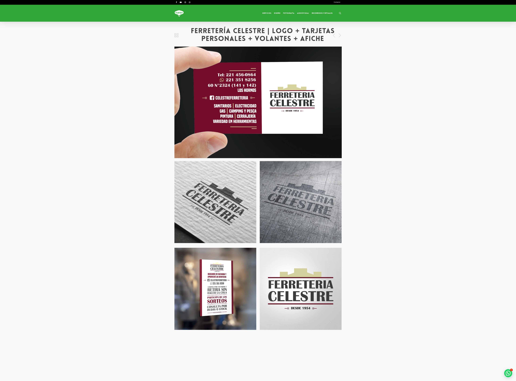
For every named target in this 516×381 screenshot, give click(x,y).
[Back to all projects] (176, 35)
